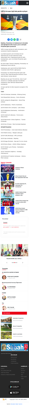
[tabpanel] (14, 254)
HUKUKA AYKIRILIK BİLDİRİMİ (8, 374)
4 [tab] (15, 262)
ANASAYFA (4, 8)
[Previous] (6, 262)
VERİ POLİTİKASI (5, 372)
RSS (5, 399)
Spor (11, 8)
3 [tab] (14, 262)
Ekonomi (23, 370)
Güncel (22, 368)
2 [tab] (13, 262)
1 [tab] (12, 262)
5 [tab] (16, 262)
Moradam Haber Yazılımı (16, 404)
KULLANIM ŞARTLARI (6, 370)
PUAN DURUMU (14, 363)
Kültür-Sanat (24, 376)
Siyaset (22, 372)
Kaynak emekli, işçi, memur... (14, 258)
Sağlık (22, 378)
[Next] (22, 262)
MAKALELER (14, 357)
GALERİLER (13, 359)
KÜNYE (2, 368)
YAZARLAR (13, 361)
